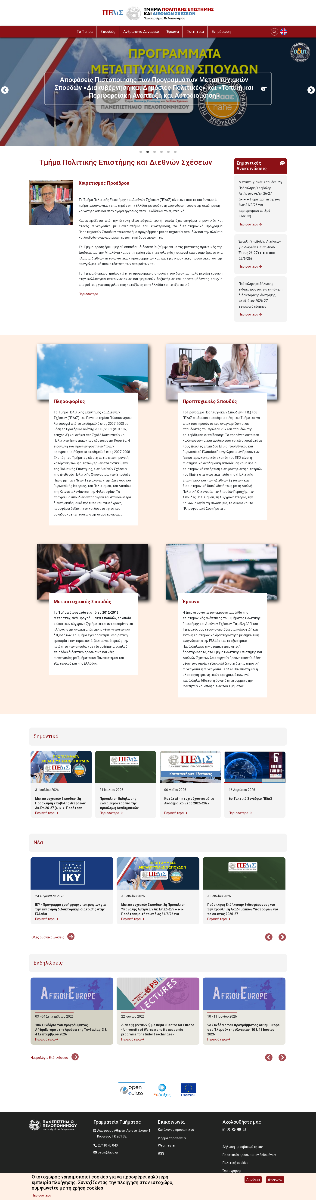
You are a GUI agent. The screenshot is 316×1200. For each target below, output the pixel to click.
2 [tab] (147, 152)
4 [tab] (161, 152)
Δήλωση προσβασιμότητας (243, 1147)
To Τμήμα (85, 31)
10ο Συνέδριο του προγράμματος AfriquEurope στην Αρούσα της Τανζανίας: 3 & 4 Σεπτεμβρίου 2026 (71, 1029)
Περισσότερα (249, 224)
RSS (161, 1153)
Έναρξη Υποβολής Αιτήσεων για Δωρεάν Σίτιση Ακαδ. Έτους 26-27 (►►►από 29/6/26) (260, 250)
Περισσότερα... (89, 294)
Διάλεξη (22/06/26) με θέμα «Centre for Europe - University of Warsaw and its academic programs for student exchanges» (157, 1029)
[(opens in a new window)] (131, 1089)
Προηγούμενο (5, 90)
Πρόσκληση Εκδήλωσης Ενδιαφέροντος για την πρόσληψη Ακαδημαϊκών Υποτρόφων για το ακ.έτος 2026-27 (121, 808)
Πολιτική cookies (235, 1163)
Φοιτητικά (195, 31)
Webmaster (167, 1145)
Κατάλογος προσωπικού (176, 1129)
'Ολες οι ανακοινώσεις (48, 937)
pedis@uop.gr (108, 1152)
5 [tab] (168, 152)
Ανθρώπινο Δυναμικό (141, 31)
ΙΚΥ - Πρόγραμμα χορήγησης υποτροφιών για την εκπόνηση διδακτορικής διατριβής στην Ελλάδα (70, 909)
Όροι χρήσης (232, 1171)
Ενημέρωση (221, 31)
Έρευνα (173, 31)
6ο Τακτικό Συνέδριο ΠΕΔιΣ (250, 798)
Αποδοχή (253, 1179)
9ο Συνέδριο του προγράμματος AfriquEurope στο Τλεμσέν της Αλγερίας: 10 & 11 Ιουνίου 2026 (243, 1029)
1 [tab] (140, 152)
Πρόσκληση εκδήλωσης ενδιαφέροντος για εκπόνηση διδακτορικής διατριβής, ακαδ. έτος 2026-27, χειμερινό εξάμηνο (260, 295)
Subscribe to (31, 302)
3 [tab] (154, 152)
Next (311, 90)
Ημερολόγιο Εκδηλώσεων (50, 1057)
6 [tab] (175, 152)
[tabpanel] (158, 90)
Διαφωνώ (275, 1179)
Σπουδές (107, 31)
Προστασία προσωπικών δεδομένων (249, 1155)
